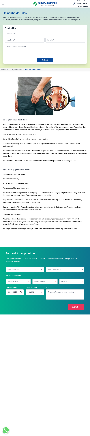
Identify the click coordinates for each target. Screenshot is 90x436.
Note (47, 287)
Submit (45, 60)
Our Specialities (15, 69)
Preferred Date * (12, 287)
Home (3, 69)
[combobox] (7, 269)
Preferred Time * (32, 287)
